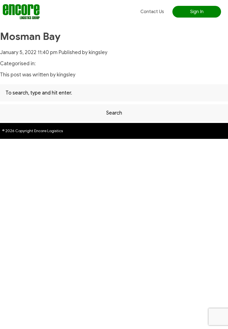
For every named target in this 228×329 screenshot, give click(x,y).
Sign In (197, 11)
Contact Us (152, 11)
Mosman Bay (30, 36)
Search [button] (114, 113)
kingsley (98, 52)
